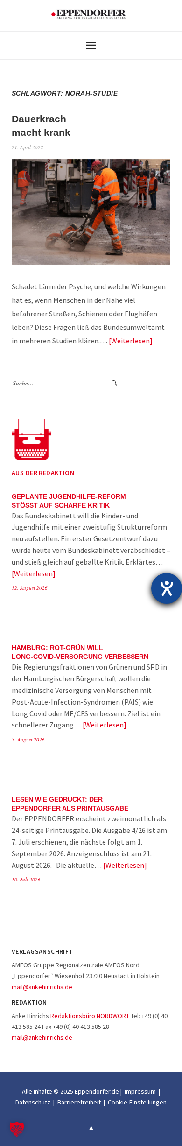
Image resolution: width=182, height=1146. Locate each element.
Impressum (140, 1091)
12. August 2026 (30, 587)
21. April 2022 (27, 147)
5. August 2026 (28, 739)
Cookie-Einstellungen (137, 1102)
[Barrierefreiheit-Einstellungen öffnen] (166, 588)
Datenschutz (32, 1102)
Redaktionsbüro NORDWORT (89, 1016)
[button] (17, 1129)
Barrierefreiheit (79, 1102)
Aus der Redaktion (43, 472)
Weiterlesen (130, 340)
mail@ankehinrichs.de (42, 987)
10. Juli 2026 (26, 879)
